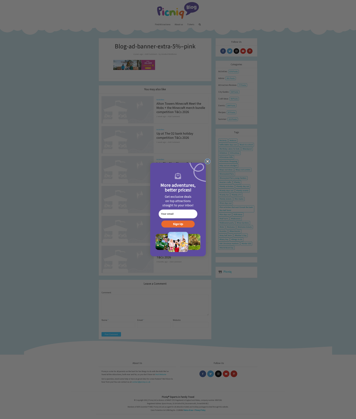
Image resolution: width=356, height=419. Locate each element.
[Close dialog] (207, 161)
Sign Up (178, 224)
